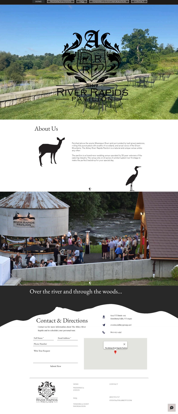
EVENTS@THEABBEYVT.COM (120, 400)
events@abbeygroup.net (121, 325)
